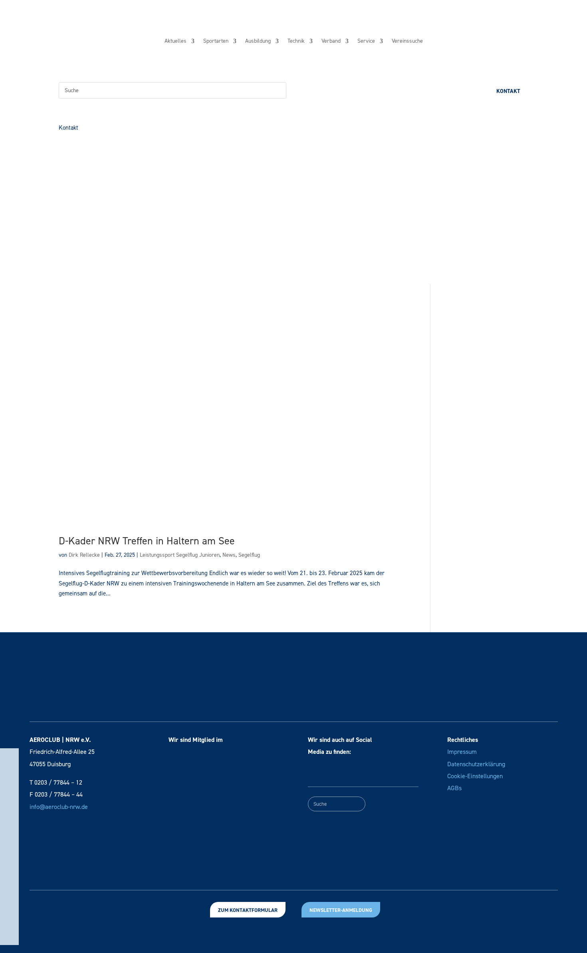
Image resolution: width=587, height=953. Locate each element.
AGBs (454, 788)
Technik (296, 41)
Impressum (462, 751)
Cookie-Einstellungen (475, 776)
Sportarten (215, 41)
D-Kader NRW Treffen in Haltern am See (147, 541)
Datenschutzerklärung (476, 764)
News (229, 555)
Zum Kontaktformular (248, 910)
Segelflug (249, 555)
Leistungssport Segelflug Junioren (180, 555)
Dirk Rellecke (84, 555)
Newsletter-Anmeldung (340, 910)
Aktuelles (175, 41)
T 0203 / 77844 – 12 (56, 782)
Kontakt (508, 91)
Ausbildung (258, 41)
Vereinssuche (407, 41)
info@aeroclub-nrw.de (59, 807)
